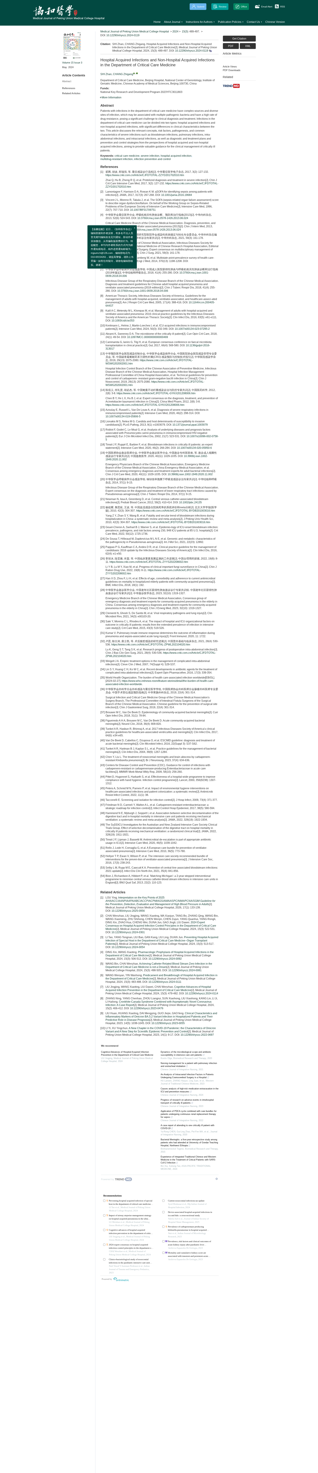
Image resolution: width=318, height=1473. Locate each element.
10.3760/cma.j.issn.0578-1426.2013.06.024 (162, 218)
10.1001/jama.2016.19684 (176, 195)
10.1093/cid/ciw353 (122, 320)
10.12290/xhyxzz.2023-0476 (146, 1008)
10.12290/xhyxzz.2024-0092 (165, 958)
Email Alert (266, 6)
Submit (200, 6)
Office (244, 6)
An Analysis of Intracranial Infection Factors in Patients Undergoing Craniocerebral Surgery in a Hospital (187, 1076)
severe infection (150, 155)
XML (248, 46)
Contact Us (253, 21)
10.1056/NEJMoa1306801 (121, 264)
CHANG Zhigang (123, 74)
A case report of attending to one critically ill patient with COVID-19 (187, 1127)
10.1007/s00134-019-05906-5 (123, 416)
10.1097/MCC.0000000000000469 (147, 337)
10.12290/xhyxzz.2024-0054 (128, 947)
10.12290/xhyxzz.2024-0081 (185, 970)
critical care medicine (127, 155)
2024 (175, 31)
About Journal (172, 21)
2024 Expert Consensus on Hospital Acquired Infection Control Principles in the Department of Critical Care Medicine (161, 925)
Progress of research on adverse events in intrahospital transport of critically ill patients (187, 1101)
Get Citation (239, 38)
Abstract (66, 81)
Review (222, 6)
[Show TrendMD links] (216, 1178)
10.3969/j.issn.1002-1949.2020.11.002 (190, 474)
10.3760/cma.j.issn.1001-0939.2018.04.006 (142, 290)
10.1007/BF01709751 (143, 209)
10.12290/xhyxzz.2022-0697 (197, 1034)
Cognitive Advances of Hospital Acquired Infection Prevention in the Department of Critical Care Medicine (127, 1053)
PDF (231, 46)
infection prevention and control (152, 159)
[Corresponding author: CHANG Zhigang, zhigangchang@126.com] (134, 73)
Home (157, 21)
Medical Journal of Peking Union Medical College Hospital (134, 31)
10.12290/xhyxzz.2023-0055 (168, 1023)
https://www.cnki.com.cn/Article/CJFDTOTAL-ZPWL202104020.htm (150, 644)
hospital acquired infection (176, 155)
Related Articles (71, 93)
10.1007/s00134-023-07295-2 (192, 328)
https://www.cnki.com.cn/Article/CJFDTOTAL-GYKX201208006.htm (156, 393)
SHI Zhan (106, 74)
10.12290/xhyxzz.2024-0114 (201, 993)
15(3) (185, 31)
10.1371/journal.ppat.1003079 (190, 424)
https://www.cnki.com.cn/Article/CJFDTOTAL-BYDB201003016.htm (175, 510)
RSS (282, 6)
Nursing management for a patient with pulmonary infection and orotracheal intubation (189, 1064)
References (68, 88)
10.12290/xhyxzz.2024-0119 (122, 35)
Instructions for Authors (199, 21)
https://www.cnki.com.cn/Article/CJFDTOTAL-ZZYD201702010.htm (145, 175)
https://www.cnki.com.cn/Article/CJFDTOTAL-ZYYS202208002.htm (148, 561)
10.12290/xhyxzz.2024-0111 (164, 981)
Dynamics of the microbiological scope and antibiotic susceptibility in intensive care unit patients (186, 1053)
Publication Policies (229, 21)
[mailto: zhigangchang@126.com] (137, 73)
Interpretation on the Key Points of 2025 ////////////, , (160, 901)
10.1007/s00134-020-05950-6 (194, 447)
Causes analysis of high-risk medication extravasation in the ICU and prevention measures (189, 1090)
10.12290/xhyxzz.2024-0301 (128, 932)
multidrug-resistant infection (116, 159)
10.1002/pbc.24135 (190, 502)
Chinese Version (275, 21)
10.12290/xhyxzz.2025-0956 (128, 910)
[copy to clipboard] (210, 50)
